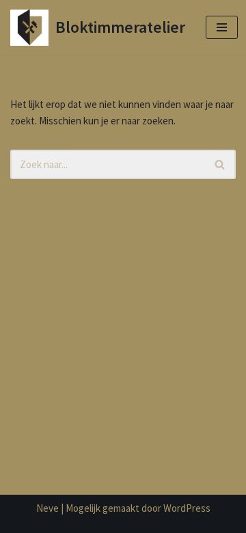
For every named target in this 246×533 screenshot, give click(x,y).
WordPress (186, 508)
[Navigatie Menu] (222, 27)
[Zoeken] (220, 164)
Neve (47, 508)
